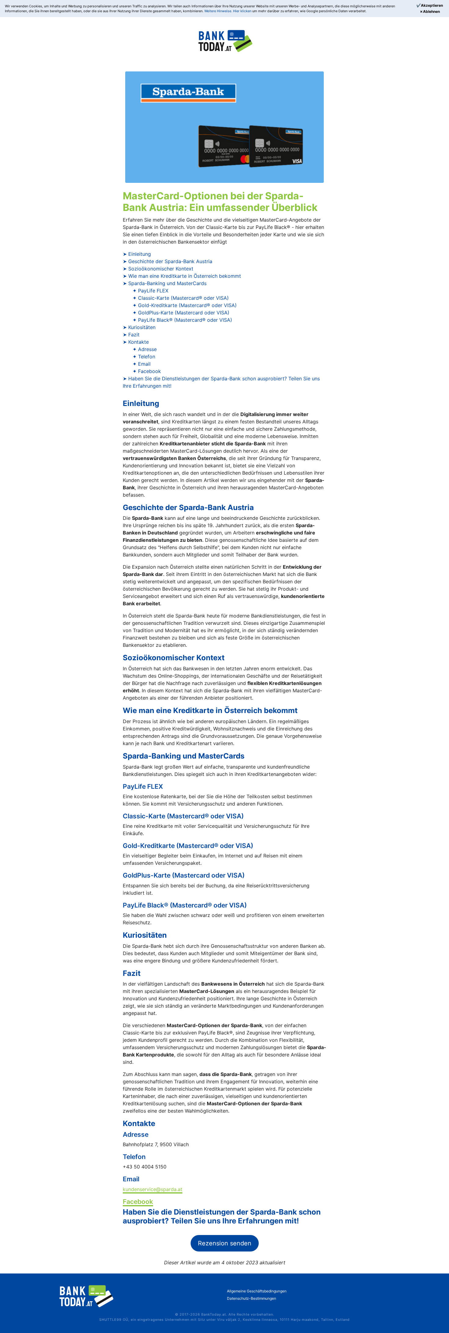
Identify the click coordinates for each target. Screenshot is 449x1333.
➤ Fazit (131, 334)
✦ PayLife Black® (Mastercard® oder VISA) (182, 320)
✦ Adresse (145, 349)
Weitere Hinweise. (218, 11)
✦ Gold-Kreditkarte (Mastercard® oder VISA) (185, 305)
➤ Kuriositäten (139, 327)
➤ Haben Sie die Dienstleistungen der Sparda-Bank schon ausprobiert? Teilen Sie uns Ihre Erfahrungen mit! (221, 382)
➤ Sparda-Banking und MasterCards (164, 283)
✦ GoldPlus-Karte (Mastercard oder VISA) (181, 313)
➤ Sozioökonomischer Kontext (158, 269)
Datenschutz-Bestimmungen (251, 1298)
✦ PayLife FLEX (150, 291)
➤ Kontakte (136, 342)
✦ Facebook (147, 371)
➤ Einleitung (137, 254)
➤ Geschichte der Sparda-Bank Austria (167, 261)
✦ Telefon (144, 356)
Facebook (138, 1201)
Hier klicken (242, 11)
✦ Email (142, 364)
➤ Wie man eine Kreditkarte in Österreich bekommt (182, 276)
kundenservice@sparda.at (152, 1189)
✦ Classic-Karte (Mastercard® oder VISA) (181, 298)
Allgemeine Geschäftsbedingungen (257, 1291)
